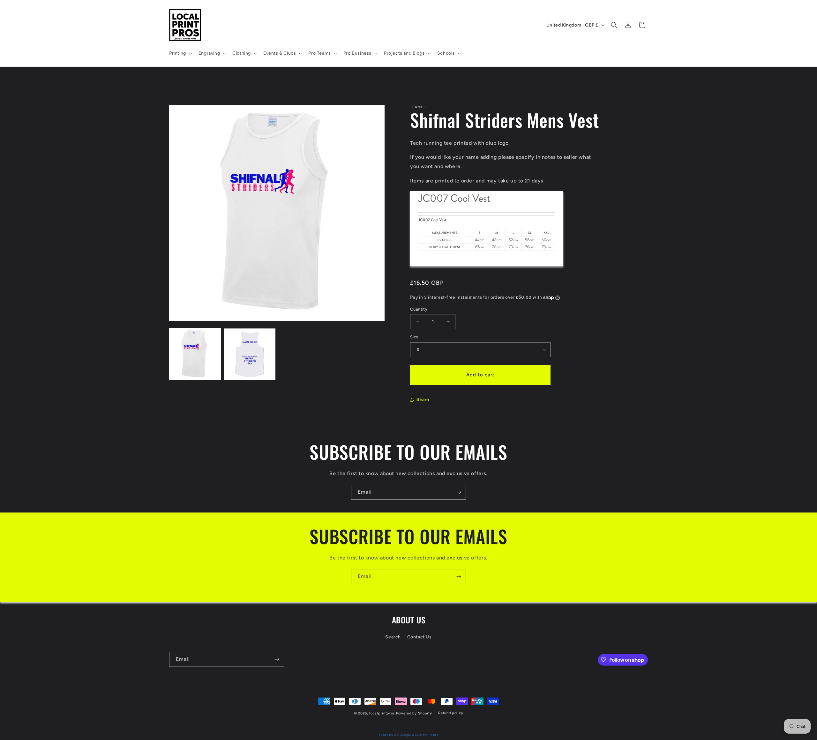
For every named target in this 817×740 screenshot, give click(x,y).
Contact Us (419, 636)
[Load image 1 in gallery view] (195, 354)
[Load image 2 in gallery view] (249, 354)
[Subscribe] (459, 492)
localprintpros (382, 713)
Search (393, 636)
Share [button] (422, 399)
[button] (180, 53)
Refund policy (450, 713)
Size (414, 337)
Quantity (418, 309)
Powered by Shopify (414, 713)
